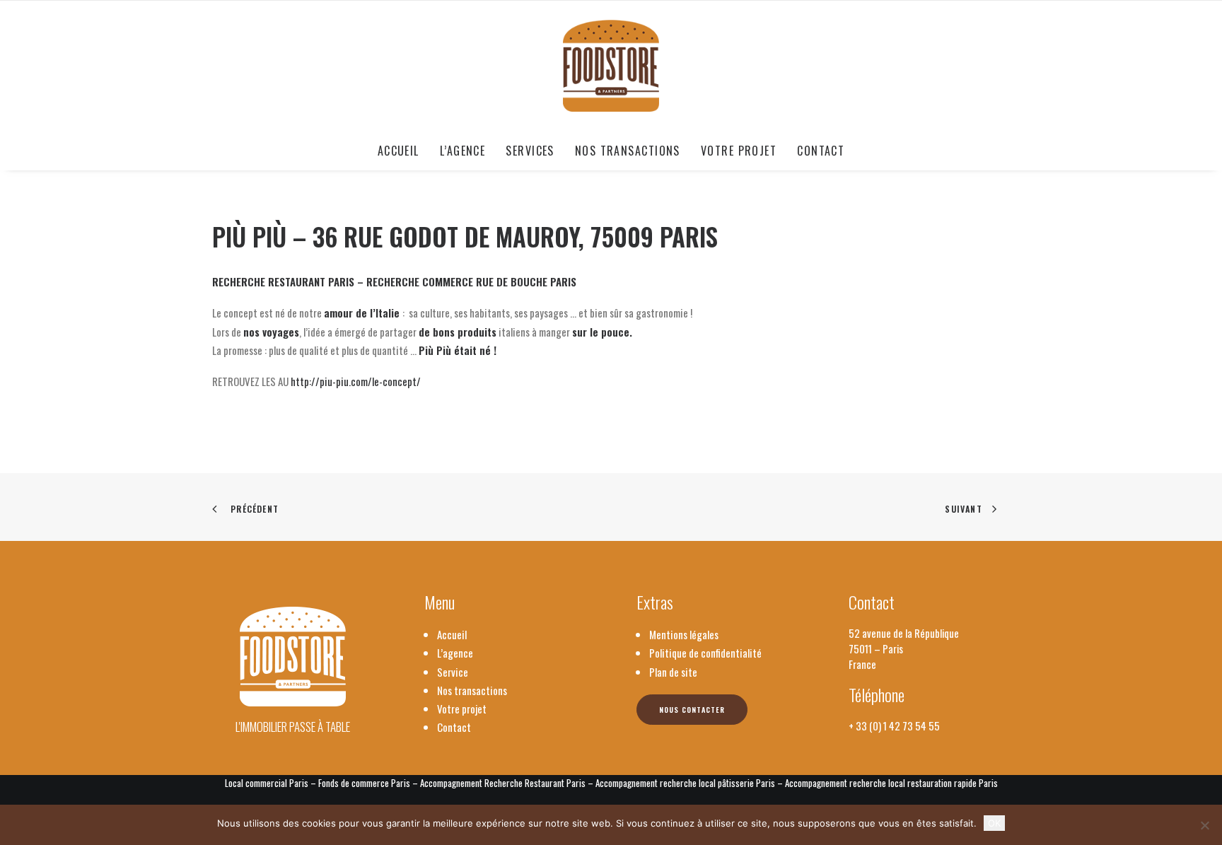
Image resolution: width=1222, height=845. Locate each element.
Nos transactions (627, 150)
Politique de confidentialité (705, 652)
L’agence (463, 150)
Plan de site (673, 672)
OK (994, 823)
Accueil (398, 150)
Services (530, 150)
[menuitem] (403, 151)
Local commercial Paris (266, 783)
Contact (820, 150)
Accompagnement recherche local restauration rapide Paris (891, 783)
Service (452, 672)
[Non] (1204, 825)
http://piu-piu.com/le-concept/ (356, 381)
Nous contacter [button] (692, 709)
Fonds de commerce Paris (364, 783)
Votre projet (738, 150)
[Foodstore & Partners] (611, 66)
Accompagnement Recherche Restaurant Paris (503, 783)
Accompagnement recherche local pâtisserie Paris (685, 783)
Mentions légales (683, 634)
